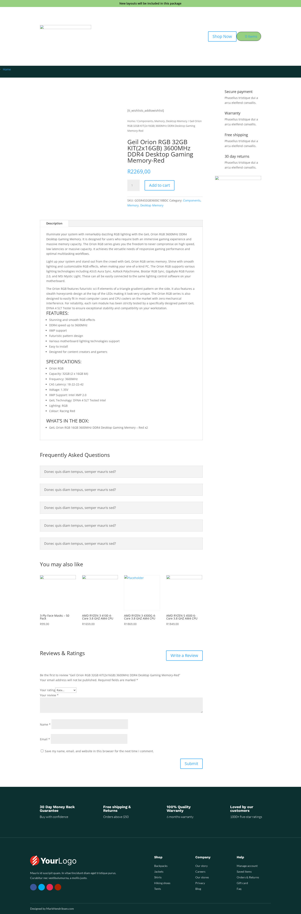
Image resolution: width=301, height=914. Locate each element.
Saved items (244, 871)
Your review (49, 695)
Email (45, 739)
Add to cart (159, 185)
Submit (191, 763)
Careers (200, 871)
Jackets (158, 871)
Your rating (47, 690)
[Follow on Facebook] (33, 887)
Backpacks (160, 866)
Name (45, 724)
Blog (198, 888)
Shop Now (222, 36)
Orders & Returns (248, 877)
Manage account (247, 866)
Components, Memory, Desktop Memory (162, 121)
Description (54, 223)
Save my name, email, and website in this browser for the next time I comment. (99, 751)
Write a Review (184, 655)
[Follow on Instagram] (49, 887)
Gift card (242, 883)
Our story (201, 866)
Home (7, 69)
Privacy (200, 883)
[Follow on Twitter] (41, 887)
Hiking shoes (162, 883)
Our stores (202, 877)
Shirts (158, 877)
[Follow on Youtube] (58, 887)
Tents (157, 888)
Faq (239, 888)
